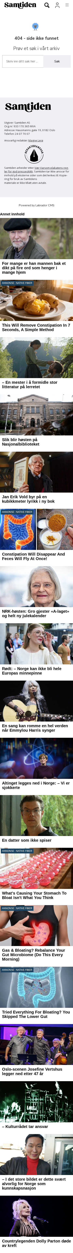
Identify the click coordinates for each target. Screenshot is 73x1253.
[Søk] (47, 5)
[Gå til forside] (19, 5)
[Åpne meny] (65, 5)
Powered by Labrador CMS (36, 205)
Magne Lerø (35, 140)
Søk (57, 61)
